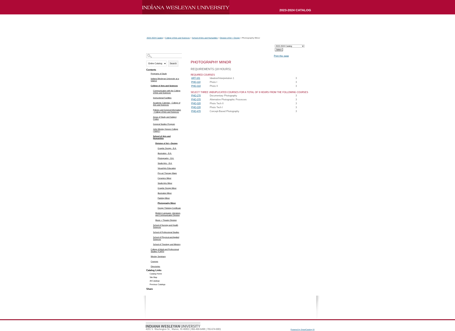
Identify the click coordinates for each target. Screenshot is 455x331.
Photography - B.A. (166, 158)
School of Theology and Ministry (167, 244)
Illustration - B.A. (165, 153)
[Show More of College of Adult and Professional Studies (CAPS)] (148, 249)
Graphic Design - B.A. (167, 148)
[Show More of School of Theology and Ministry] (151, 244)
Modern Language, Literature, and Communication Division (168, 214)
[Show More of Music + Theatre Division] (153, 220)
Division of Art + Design (230, 38)
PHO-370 (196, 99)
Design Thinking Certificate (169, 208)
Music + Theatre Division (166, 220)
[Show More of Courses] (148, 261)
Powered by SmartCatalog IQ (303, 329)
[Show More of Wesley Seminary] (148, 256)
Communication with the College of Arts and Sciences (166, 92)
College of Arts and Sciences (177, 38)
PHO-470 (196, 111)
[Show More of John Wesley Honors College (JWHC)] (151, 129)
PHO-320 (196, 103)
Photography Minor (167, 203)
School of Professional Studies (166, 232)
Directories (155, 266)
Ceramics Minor (164, 178)
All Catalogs (155, 281)
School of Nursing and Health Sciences (165, 226)
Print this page (281, 56)
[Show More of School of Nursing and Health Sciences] (151, 225)
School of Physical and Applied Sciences (166, 238)
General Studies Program (164, 124)
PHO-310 (196, 86)
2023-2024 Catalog (155, 38)
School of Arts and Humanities (205, 38)
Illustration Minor (165, 193)
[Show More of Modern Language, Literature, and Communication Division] (153, 213)
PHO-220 (196, 107)
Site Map (153, 277)
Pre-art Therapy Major (167, 173)
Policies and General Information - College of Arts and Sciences (167, 111)
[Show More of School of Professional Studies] (151, 232)
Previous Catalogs (157, 284)
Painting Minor (164, 198)
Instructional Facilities (162, 98)
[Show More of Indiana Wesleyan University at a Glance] (148, 78)
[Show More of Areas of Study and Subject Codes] (151, 117)
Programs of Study (159, 74)
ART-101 (195, 78)
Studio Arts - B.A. (165, 163)
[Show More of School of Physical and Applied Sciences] (151, 237)
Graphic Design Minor (167, 188)
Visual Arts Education (167, 168)
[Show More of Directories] (148, 266)
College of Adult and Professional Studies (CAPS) (165, 250)
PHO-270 (196, 95)
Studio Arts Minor (165, 183)
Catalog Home (156, 274)
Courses (154, 261)
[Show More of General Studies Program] (151, 124)
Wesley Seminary (158, 256)
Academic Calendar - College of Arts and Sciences (166, 104)
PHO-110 (195, 82)
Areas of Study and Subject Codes (164, 118)
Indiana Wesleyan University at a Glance (165, 80)
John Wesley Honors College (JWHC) (165, 130)
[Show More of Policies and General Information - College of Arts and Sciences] (151, 110)
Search (173, 63)
